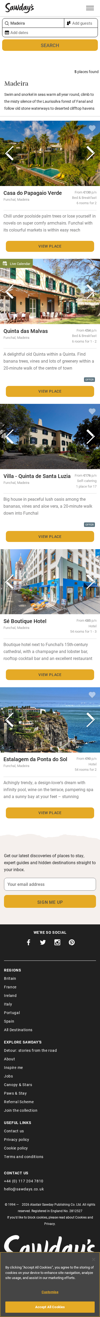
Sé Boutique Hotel (24, 620)
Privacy (49, 1223)
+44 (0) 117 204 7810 (23, 1180)
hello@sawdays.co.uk (24, 1188)
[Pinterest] (72, 943)
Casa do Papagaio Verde (32, 192)
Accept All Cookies (50, 1306)
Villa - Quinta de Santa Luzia (37, 475)
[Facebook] (28, 943)
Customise (50, 1291)
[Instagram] (57, 943)
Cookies (81, 1217)
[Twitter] (43, 943)
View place (50, 246)
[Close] (93, 1259)
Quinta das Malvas (25, 330)
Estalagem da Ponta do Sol (35, 759)
